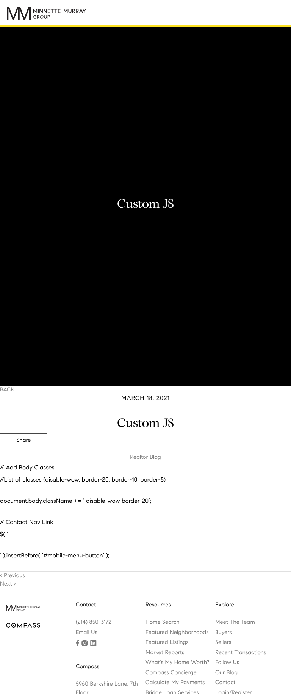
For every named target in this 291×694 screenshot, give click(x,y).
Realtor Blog (145, 457)
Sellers (223, 642)
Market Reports (165, 652)
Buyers (223, 632)
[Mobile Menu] (274, 15)
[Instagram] (84, 643)
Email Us (86, 632)
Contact (225, 682)
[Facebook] (77, 643)
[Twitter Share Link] (24, 461)
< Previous (12, 575)
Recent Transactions (240, 652)
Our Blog (226, 672)
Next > (8, 584)
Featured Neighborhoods (177, 632)
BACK (7, 389)
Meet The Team (235, 622)
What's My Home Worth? (177, 662)
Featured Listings (167, 642)
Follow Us (227, 662)
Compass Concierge (171, 672)
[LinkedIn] (93, 643)
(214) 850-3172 (93, 622)
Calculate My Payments (175, 682)
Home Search (163, 622)
